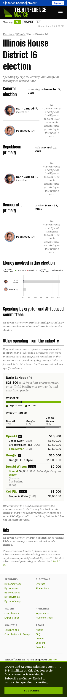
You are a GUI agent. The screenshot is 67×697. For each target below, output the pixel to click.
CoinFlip (11, 491)
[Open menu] (60, 12)
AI (38, 22)
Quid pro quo (11, 629)
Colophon (41, 647)
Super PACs (42, 613)
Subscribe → (33, 690)
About (39, 629)
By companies (12, 592)
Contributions (12, 613)
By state (40, 583)
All (18, 22)
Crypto (28, 22)
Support (58, 3)
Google (11, 455)
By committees (13, 583)
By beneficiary (12, 601)
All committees (44, 617)
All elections (43, 588)
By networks (11, 588)
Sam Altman (16, 449)
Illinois (20, 34)
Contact (40, 638)
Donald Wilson (16, 466)
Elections (8, 34)
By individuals (12, 596)
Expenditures (12, 617)
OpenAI (11, 436)
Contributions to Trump (17, 634)
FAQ (38, 634)
